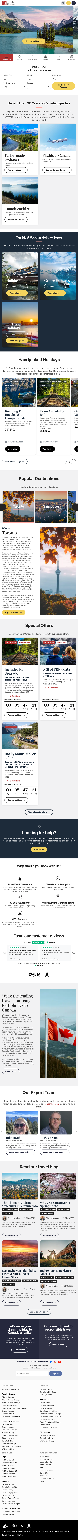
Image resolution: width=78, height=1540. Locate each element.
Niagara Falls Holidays (9, 1435)
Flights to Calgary (8, 1465)
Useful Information (46, 1462)
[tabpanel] (39, 78)
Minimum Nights (57, 75)
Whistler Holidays (8, 1449)
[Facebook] (51, 1362)
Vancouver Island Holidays (11, 1446)
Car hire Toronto (8, 1495)
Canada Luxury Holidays (48, 1411)
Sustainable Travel (46, 1470)
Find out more (58, 1345)
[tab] (6, 57)
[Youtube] (59, 1362)
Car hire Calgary (7, 1490)
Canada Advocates (47, 1479)
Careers (42, 1481)
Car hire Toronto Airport (10, 1498)
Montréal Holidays (8, 1433)
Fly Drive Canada (46, 1408)
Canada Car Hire (8, 1484)
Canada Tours (45, 1425)
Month (29, 75)
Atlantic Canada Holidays (11, 1400)
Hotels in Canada (8, 1514)
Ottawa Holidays (8, 1438)
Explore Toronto (12, 612)
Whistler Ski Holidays (47, 1441)
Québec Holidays (8, 1414)
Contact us (39, 850)
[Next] (74, 50)
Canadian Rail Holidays (48, 1419)
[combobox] (4, 79)
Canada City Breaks (47, 1405)
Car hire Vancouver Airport (11, 1504)
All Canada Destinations (10, 1389)
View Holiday (13, 449)
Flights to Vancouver (9, 1476)
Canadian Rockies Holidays (11, 1416)
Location (30, 83)
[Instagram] (55, 1362)
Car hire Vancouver (8, 1501)
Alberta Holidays (8, 1397)
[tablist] (39, 57)
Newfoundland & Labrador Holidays (14, 1408)
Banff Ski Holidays (46, 1438)
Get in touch (20, 1350)
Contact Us (44, 1473)
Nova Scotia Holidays (9, 1405)
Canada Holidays (46, 1389)
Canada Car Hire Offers (10, 1487)
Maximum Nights (9, 83)
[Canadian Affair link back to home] (8, 3)
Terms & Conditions (12, 696)
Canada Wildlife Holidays (48, 1427)
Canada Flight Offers (9, 1463)
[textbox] (32, 1373)
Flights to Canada (8, 1460)
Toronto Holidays (8, 1441)
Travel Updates (45, 1465)
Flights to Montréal (8, 1468)
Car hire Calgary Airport (10, 1493)
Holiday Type (8, 75)
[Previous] (70, 50)
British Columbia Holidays (11, 1403)
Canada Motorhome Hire (11, 1511)
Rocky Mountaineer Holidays (50, 1422)
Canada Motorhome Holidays (50, 1414)
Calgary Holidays (8, 1427)
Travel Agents (45, 1456)
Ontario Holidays (8, 1411)
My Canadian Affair (47, 1459)
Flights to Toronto (8, 1474)
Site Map (20, 1535)
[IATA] (5, 1526)
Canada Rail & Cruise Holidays (50, 1416)
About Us (9, 1071)
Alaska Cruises (45, 1403)
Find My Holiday (46, 1395)
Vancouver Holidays (9, 1444)
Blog (41, 1467)
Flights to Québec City (10, 1471)
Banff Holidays (7, 1424)
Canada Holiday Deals (48, 1392)
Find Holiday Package (63, 86)
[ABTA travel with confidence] (35, 975)
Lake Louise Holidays (9, 1430)
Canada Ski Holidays (47, 1435)
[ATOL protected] (47, 975)
